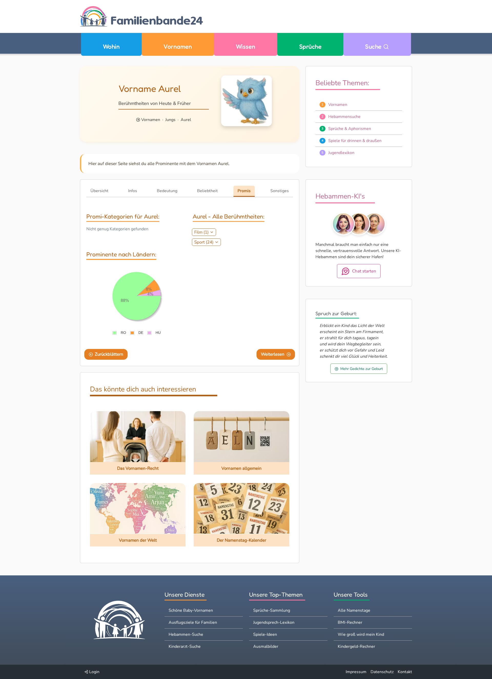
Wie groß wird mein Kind (361, 634)
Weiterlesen (272, 354)
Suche (374, 46)
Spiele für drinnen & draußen (355, 141)
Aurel (186, 120)
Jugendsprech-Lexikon (273, 622)
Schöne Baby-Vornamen (191, 610)
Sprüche (310, 46)
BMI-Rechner (350, 622)
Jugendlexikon (341, 153)
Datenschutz (382, 672)
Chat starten (364, 271)
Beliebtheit (207, 191)
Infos (132, 191)
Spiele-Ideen (265, 634)
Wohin (111, 46)
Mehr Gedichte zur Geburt (361, 368)
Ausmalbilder (265, 646)
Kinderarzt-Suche (185, 646)
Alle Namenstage (354, 610)
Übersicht (99, 191)
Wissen (245, 46)
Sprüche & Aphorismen (349, 129)
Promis (244, 191)
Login (93, 672)
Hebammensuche (344, 116)
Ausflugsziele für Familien (193, 622)
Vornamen (177, 46)
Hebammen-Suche (186, 634)
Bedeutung (167, 191)
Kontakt (405, 672)
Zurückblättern (109, 354)
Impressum (356, 672)
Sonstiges (279, 191)
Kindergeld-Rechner (356, 646)
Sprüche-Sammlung (271, 610)
